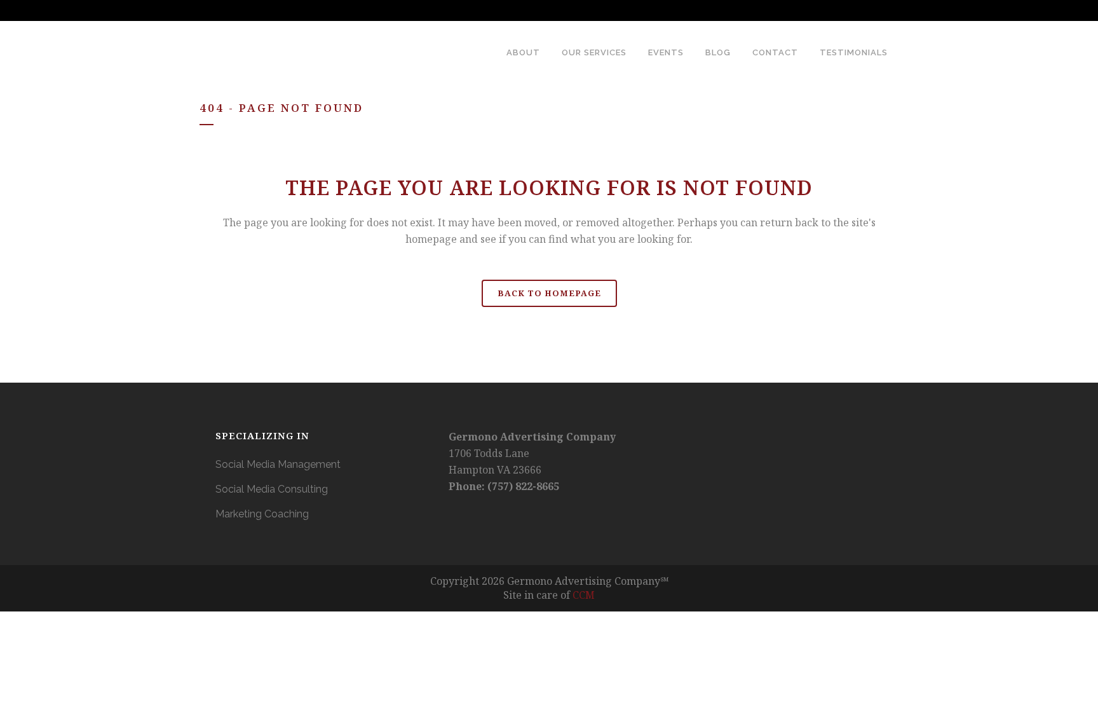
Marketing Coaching (262, 514)
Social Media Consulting (271, 489)
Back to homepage (549, 293)
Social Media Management (278, 464)
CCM (584, 595)
